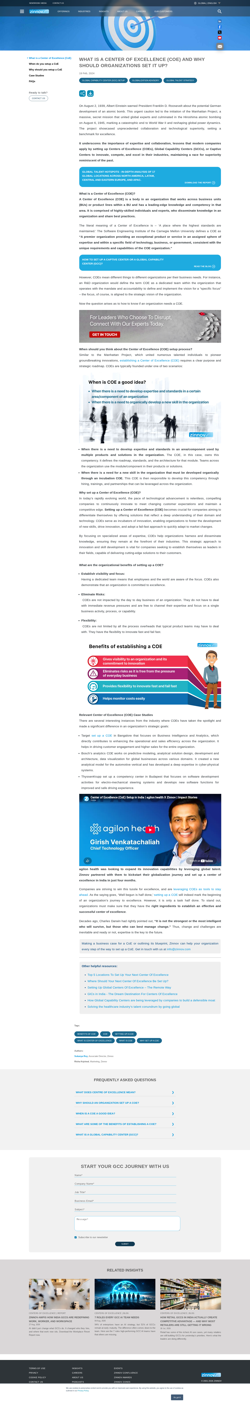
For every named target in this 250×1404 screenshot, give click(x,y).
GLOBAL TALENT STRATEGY (180, 80)
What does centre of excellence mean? (106, 1092)
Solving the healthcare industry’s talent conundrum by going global (134, 1006)
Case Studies (36, 75)
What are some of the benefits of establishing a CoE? (116, 1124)
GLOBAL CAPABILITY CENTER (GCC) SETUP (103, 80)
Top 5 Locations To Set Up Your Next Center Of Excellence (128, 974)
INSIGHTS (77, 1368)
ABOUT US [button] (122, 11)
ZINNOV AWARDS (123, 1377)
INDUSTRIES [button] (84, 11)
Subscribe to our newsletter (93, 1237)
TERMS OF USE (37, 1368)
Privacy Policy (83, 1390)
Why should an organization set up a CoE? (107, 1102)
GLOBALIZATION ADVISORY (145, 80)
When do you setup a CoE (44, 64)
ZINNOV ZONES (122, 1382)
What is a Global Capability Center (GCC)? (107, 1134)
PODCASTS (78, 1382)
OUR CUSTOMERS (163, 11)
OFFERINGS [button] (63, 11)
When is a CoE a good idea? (95, 1113)
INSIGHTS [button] (104, 11)
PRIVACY (33, 1373)
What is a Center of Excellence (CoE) (50, 58)
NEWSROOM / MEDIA (38, 3)
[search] (220, 11)
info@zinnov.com (179, 949)
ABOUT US (77, 1377)
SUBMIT (125, 1244)
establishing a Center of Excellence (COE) (149, 360)
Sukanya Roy (81, 1056)
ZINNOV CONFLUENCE (126, 1373)
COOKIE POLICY (37, 1377)
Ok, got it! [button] (177, 1397)
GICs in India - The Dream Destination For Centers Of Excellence (133, 994)
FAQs (32, 81)
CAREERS (77, 1373)
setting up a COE (166, 894)
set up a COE (102, 735)
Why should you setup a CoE (45, 69)
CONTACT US (58, 3)
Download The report (198, 182)
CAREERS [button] (141, 11)
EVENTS (118, 1368)
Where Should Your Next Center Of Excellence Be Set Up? (128, 981)
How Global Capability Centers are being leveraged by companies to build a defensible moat (151, 1000)
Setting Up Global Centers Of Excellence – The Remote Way (129, 987)
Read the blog (203, 266)
